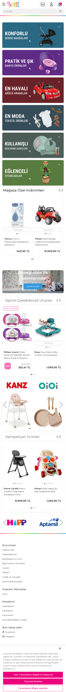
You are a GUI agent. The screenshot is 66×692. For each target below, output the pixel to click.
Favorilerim (8, 615)
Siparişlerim (8, 606)
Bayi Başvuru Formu (12, 559)
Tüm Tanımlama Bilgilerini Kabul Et (33, 674)
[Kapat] (60, 648)
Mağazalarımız (9, 554)
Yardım (5, 568)
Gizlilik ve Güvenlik (11, 577)
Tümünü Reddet (33, 681)
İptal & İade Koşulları (12, 581)
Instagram (9, 636)
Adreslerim (7, 611)
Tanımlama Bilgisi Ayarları (33, 688)
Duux (5, 594)
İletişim (5, 572)
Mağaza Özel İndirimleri (23, 190)
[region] (33, 668)
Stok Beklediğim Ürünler (14, 620)
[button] (32, 259)
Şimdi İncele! (33, 286)
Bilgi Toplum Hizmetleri (13, 563)
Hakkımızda (8, 550)
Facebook (9, 632)
